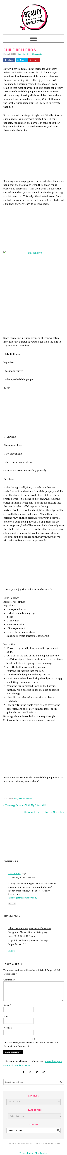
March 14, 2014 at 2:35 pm (21, 877)
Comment (9, 979)
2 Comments (37, 54)
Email (7, 1016)
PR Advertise (41, 1153)
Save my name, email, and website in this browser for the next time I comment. (30, 1044)
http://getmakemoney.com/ (22, 897)
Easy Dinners (19, 799)
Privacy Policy (26, 1153)
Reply (12, 904)
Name (7, 1004)
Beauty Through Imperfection (33, 16)
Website (7, 1027)
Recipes (29, 799)
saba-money (14, 873)
